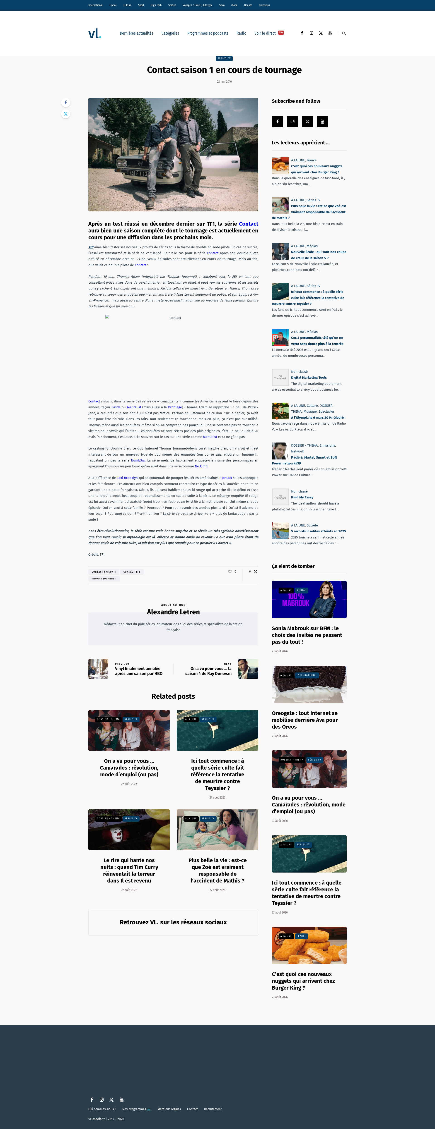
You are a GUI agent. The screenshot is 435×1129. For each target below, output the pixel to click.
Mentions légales (169, 1109)
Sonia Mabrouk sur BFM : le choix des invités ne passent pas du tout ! (307, 635)
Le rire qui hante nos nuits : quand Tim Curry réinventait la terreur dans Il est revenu (129, 870)
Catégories (170, 33)
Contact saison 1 (104, 572)
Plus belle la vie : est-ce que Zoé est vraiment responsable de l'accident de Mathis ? (217, 870)
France (113, 5)
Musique (310, 411)
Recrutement (213, 1109)
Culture (127, 5)
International (95, 5)
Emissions (327, 445)
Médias (312, 246)
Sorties (172, 5)
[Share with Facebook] (65, 102)
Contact (192, 1109)
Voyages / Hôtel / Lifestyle (198, 5)
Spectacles (327, 411)
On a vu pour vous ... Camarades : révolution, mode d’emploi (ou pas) (129, 768)
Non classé (299, 372)
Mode (234, 5)
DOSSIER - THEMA (108, 719)
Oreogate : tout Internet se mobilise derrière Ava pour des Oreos (305, 720)
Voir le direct (268, 33)
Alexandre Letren (173, 612)
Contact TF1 (131, 572)
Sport (141, 5)
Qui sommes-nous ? (102, 1109)
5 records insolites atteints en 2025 (318, 531)
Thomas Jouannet (104, 578)
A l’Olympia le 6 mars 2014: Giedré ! (318, 417)
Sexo (222, 5)
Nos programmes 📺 (136, 1109)
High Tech (156, 5)
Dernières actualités (136, 33)
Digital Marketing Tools (309, 378)
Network (297, 451)
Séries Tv (224, 58)
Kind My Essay (302, 497)
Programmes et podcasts (207, 33)
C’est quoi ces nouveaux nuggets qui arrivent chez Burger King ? (303, 981)
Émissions (264, 5)
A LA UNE (191, 719)
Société (312, 525)
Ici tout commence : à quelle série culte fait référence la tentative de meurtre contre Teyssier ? (217, 774)
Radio (241, 33)
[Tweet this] (65, 113)
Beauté (248, 5)
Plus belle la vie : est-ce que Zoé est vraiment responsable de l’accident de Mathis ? (309, 212)
